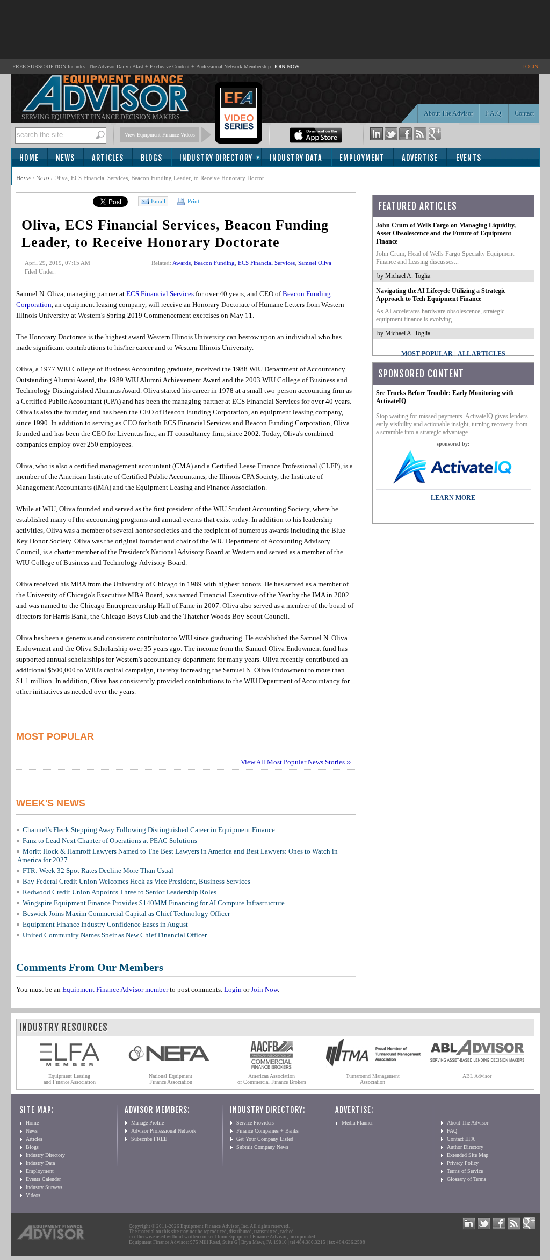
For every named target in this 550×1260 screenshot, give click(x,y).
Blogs (151, 157)
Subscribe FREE (149, 1139)
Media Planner (357, 1123)
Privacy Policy (463, 1163)
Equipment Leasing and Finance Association (70, 1079)
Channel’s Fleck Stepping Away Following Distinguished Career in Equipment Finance (149, 830)
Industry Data (296, 157)
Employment (362, 157)
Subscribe (41, 176)
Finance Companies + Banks (267, 1131)
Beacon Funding (214, 263)
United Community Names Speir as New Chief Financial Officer (115, 935)
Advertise (420, 157)
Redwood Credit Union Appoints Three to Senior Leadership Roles (119, 892)
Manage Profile (147, 1123)
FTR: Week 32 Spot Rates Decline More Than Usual (98, 871)
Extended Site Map (467, 1155)
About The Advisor (448, 113)
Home (29, 157)
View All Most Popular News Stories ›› (296, 762)
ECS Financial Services (266, 263)
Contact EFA (461, 1139)
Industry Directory (215, 157)
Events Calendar (43, 1179)
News (65, 157)
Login (233, 989)
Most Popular (427, 353)
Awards (181, 263)
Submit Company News (262, 1147)
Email (158, 201)
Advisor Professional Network (163, 1131)
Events (468, 157)
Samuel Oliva (314, 263)
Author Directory (465, 1147)
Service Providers (255, 1123)
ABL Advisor (476, 1076)
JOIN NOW (286, 66)
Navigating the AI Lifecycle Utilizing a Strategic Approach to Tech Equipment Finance (440, 295)
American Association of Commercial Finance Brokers (271, 1079)
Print (192, 201)
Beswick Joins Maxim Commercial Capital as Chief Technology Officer (126, 914)
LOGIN (530, 66)
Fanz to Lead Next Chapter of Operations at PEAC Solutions (110, 840)
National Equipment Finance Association (170, 1079)
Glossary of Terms (466, 1179)
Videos (33, 1195)
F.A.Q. (494, 113)
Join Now (264, 989)
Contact (524, 113)
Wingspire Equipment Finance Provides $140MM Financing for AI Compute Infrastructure (154, 903)
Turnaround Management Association (373, 1079)
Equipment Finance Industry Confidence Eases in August (105, 924)
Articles (108, 157)
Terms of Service (465, 1171)
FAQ (452, 1131)
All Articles (481, 353)
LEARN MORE (453, 498)
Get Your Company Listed (264, 1139)
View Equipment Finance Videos (160, 135)
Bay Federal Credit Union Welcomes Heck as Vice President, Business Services (136, 881)
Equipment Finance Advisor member (115, 989)
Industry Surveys (44, 1187)
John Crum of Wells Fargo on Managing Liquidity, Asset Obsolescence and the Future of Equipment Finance (446, 233)
